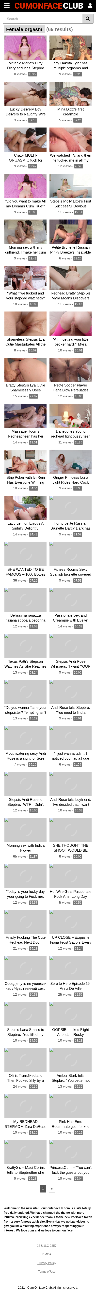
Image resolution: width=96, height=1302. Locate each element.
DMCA (46, 1254)
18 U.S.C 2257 (47, 1245)
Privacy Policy (46, 1263)
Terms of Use (47, 1271)
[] (88, 19)
